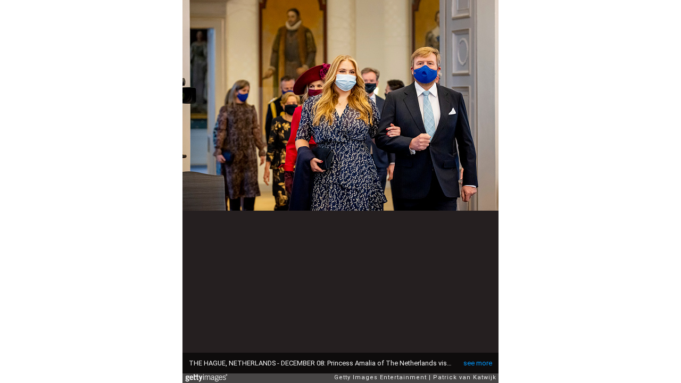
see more (477, 363)
